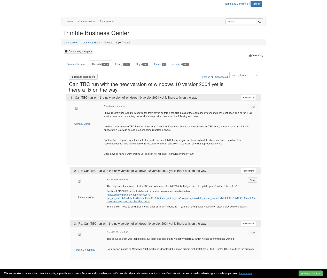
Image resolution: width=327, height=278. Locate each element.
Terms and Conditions (236, 3)
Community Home (90, 42)
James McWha (86, 197)
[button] (86, 21)
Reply (252, 106)
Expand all (207, 77)
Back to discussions (84, 76)
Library (122, 64)
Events (159, 64)
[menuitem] (237, 3)
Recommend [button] (248, 97)
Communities (71, 42)
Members (180, 64)
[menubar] (237, 3)
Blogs (141, 64)
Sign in (256, 3)
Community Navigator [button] (79, 51)
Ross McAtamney (85, 249)
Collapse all (221, 77)
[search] (259, 21)
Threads (108, 42)
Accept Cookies (312, 273)
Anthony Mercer (82, 123)
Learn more (245, 273)
